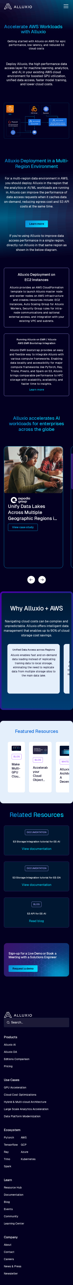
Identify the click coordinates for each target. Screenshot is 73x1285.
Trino (7, 1159)
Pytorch (9, 1137)
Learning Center (14, 1223)
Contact (9, 1251)
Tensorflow (11, 1144)
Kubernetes (28, 1159)
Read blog (36, 921)
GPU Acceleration (15, 1087)
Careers (9, 1259)
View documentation (36, 849)
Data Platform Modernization (22, 1116)
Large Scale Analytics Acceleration (26, 1109)
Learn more (36, 223)
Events (8, 1209)
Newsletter (11, 1273)
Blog (7, 1201)
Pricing (8, 1066)
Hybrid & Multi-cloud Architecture (25, 1101)
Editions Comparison (16, 1059)
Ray (6, 1151)
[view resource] (16, 767)
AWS (24, 1137)
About (7, 1244)
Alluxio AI (10, 1044)
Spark (7, 1166)
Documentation (13, 1194)
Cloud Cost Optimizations (20, 1094)
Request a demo (23, 968)
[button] (65, 6)
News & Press (12, 1266)
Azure (24, 1151)
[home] (18, 6)
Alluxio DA (10, 1051)
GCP (23, 1144)
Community (11, 1216)
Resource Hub (13, 1187)
